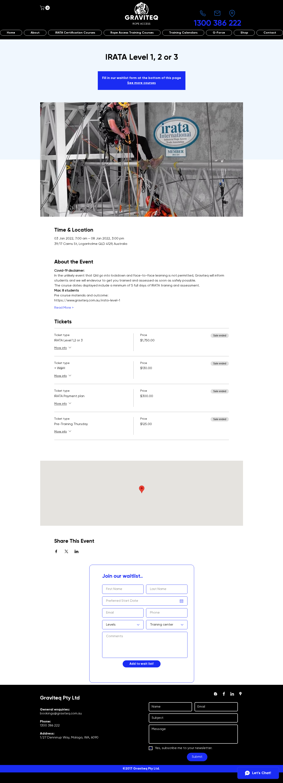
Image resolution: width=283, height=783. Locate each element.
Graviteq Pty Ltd (60, 698)
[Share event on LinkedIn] (77, 551)
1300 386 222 (50, 725)
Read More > (64, 307)
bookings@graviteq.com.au (61, 713)
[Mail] (217, 13)
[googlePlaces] (240, 693)
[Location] (232, 13)
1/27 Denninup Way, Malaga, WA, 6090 (69, 737)
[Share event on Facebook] (56, 551)
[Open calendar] (181, 601)
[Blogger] (215, 693)
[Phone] (202, 13)
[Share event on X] (66, 551)
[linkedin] (232, 693)
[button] (45, 8)
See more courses (141, 83)
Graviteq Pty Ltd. (146, 768)
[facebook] (223, 693)
